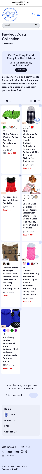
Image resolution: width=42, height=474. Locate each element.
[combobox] (21, 25)
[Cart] (33, 14)
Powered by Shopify (10, 469)
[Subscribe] (33, 395)
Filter (8, 101)
